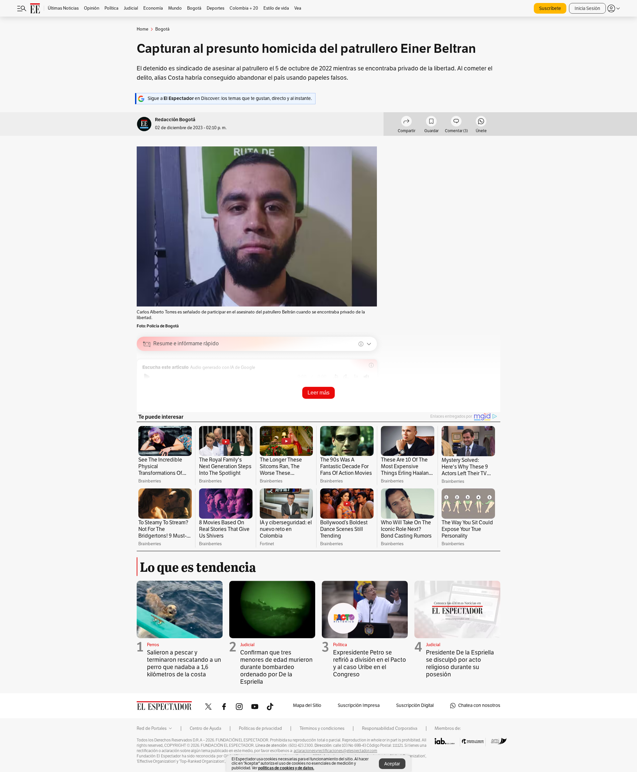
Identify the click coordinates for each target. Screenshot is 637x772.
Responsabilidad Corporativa (389, 728)
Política (340, 644)
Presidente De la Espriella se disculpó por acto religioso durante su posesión (460, 663)
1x (356, 376)
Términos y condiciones (322, 728)
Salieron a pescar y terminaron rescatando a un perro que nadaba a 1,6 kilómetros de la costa (184, 663)
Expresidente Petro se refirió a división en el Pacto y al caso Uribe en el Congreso (369, 663)
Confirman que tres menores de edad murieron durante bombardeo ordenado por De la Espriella (276, 667)
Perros (153, 644)
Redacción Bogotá (175, 120)
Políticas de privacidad (260, 728)
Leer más (318, 392)
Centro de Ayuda (205, 728)
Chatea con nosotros (479, 705)
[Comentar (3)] (456, 122)
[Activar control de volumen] (366, 377)
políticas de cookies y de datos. (286, 767)
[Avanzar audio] (345, 377)
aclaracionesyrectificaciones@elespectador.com (335, 750)
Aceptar (392, 764)
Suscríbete (550, 8)
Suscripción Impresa (359, 705)
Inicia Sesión (587, 8)
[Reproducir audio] (147, 377)
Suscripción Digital (415, 705)
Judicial (247, 644)
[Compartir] (406, 122)
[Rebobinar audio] (335, 377)
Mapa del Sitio (307, 705)
